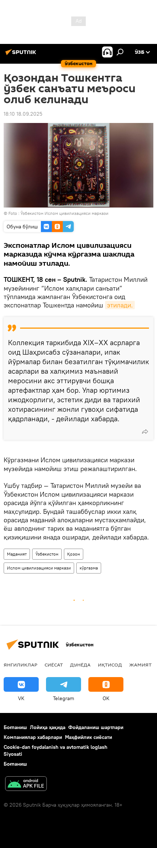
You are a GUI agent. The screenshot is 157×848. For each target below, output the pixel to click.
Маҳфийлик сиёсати (88, 737)
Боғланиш (15, 727)
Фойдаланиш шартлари (95, 727)
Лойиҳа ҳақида (47, 727)
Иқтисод (110, 664)
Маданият (17, 554)
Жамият (140, 664)
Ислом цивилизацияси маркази (39, 568)
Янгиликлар (20, 664)
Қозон (73, 554)
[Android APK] (26, 784)
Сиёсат (54, 664)
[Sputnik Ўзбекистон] (22, 55)
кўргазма (89, 568)
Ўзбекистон (46, 554)
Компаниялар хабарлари (33, 737)
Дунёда (80, 664)
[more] (145, 431)
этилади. (120, 305)
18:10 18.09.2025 (23, 114)
